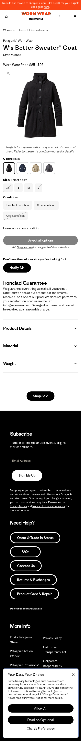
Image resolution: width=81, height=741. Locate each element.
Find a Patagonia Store (21, 639)
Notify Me (17, 268)
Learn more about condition (21, 228)
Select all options (40, 240)
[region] (40, 703)
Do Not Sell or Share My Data (26, 608)
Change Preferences (41, 728)
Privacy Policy (52, 638)
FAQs (25, 552)
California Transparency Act (54, 649)
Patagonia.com (25, 247)
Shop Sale (40, 396)
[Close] (73, 674)
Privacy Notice (18, 506)
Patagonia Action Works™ (21, 653)
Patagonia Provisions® (24, 665)
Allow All (40, 708)
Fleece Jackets (38, 30)
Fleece (22, 30)
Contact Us (26, 566)
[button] (6, 15)
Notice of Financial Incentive (48, 506)
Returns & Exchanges (33, 580)
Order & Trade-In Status (35, 538)
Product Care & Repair (34, 594)
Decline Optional (40, 720)
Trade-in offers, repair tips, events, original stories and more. (38, 445)
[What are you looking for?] (59, 16)
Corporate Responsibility (52, 663)
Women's (9, 30)
